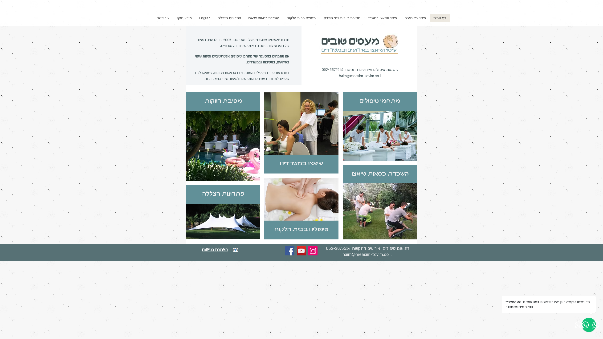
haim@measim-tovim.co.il (360, 76)
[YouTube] (301, 250)
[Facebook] (289, 250)
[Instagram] (313, 250)
